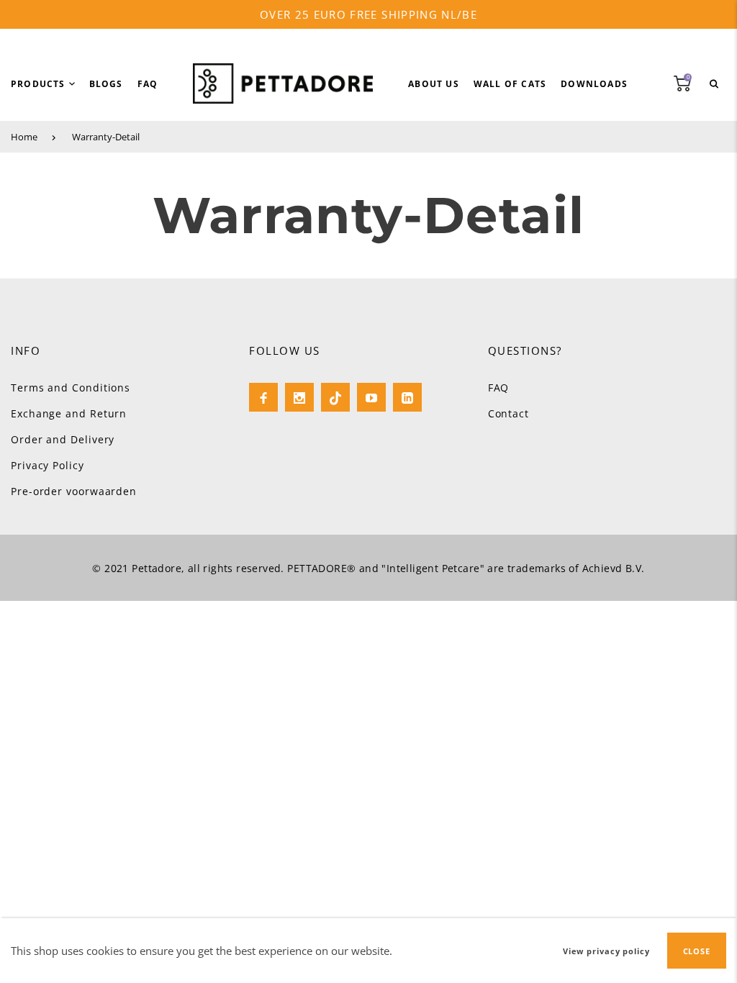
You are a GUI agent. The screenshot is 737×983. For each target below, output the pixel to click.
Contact (508, 413)
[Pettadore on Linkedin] (407, 397)
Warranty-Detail (106, 136)
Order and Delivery (62, 439)
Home (24, 136)
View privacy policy (606, 951)
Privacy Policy (47, 465)
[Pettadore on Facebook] (263, 397)
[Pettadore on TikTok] (335, 397)
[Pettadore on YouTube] (371, 397)
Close (696, 951)
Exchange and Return (69, 413)
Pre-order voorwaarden (74, 491)
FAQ (499, 387)
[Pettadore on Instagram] (299, 397)
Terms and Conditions (70, 387)
